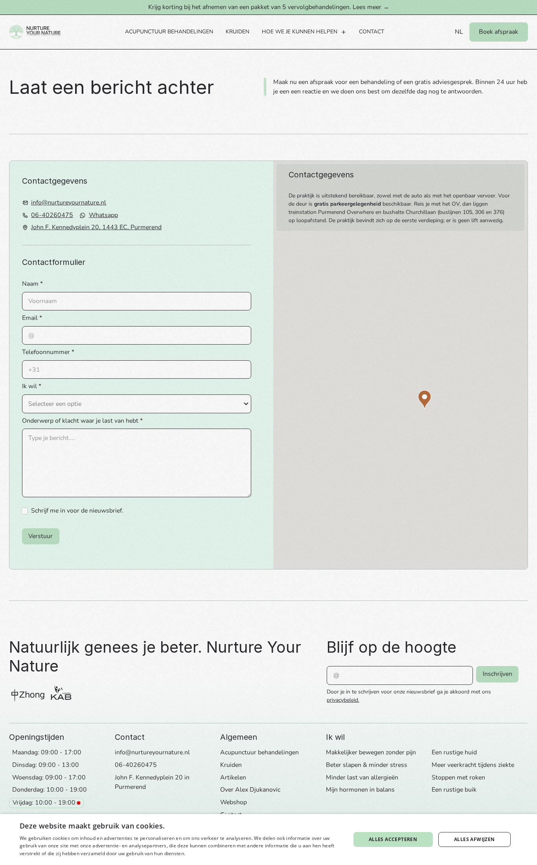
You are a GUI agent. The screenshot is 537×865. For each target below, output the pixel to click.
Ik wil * (31, 386)
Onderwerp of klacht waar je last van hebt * (82, 420)
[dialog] (268, 839)
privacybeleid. (343, 700)
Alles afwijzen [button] (474, 839)
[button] (304, 32)
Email (30, 318)
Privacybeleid (202, 853)
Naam (30, 283)
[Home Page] (35, 32)
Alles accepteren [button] (393, 839)
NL (459, 31)
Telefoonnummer (46, 352)
